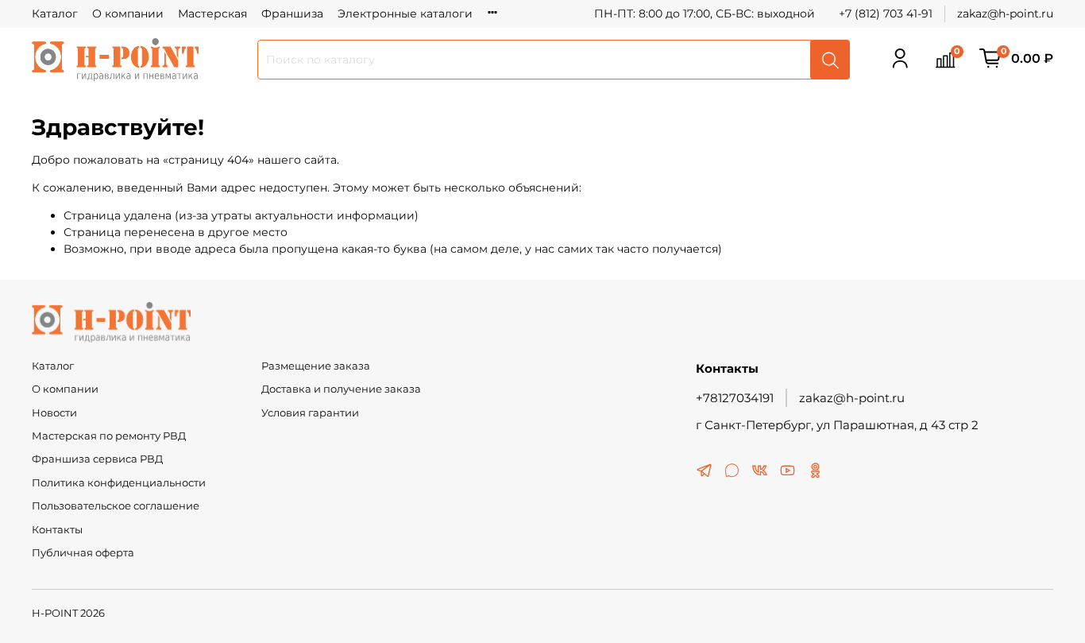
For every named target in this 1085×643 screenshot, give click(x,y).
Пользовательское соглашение (115, 506)
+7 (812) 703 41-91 (885, 13)
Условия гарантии (310, 413)
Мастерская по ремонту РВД (109, 436)
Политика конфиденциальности (119, 483)
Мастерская (212, 13)
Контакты (57, 530)
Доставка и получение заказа (341, 389)
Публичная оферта (83, 553)
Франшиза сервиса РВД (97, 459)
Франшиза (292, 13)
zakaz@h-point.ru (1005, 13)
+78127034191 (735, 397)
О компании (128, 13)
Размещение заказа (315, 366)
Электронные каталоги (405, 13)
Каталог (55, 13)
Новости (54, 413)
